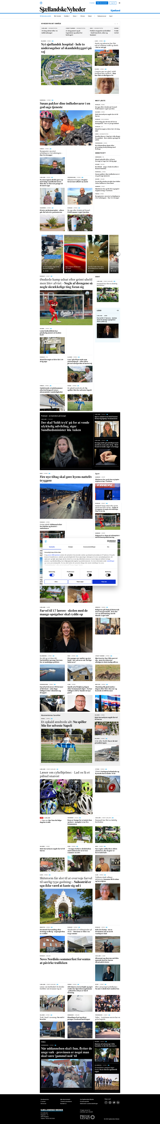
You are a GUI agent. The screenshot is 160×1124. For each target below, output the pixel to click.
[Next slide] (118, 254)
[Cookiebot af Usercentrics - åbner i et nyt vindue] (108, 541)
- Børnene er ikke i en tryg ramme (80, 931)
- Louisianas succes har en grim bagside (107, 1018)
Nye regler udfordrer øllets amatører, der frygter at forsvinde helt (106, 851)
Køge (41, 473)
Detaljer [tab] (70, 547)
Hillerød (43, 41)
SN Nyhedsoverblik (45, 16)
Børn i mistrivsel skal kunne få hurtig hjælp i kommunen (106, 417)
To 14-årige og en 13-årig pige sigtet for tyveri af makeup (75, 33)
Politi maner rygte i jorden (79, 211)
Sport (110, 16)
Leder (105, 315)
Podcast (50, 419)
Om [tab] (108, 547)
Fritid (103, 927)
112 (102, 126)
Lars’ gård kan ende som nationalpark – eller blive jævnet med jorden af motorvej (80, 361)
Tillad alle (104, 581)
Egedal (69, 385)
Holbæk (97, 164)
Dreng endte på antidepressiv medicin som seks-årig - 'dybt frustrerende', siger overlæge (107, 445)
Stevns (42, 577)
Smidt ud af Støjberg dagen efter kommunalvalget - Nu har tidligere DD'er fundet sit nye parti (80, 690)
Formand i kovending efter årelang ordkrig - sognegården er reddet (52, 931)
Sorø (69, 846)
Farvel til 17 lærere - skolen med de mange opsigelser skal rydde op (107, 319)
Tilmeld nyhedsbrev (66, 1101)
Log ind (113, 3)
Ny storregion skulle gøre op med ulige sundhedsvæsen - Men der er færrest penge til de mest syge (51, 183)
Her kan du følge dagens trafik (51, 821)
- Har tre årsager (51, 153)
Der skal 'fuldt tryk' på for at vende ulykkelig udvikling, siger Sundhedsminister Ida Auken (65, 426)
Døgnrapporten (55, 28)
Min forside (57, 16)
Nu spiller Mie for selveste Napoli (80, 389)
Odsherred (43, 207)
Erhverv (83, 16)
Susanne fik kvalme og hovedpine (107, 879)
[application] (52, 254)
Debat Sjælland (108, 281)
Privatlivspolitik (84, 1101)
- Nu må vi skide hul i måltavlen (107, 988)
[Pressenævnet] (87, 1116)
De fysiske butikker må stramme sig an (52, 988)
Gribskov (97, 607)
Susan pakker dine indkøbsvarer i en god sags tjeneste (65, 105)
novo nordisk (105, 119)
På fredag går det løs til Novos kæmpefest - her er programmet (107, 122)
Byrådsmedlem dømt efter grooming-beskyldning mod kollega (105, 147)
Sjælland (42, 177)
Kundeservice (45, 1099)
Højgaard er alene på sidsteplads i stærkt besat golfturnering (107, 536)
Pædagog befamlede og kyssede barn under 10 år (107, 772)
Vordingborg (44, 1045)
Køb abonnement (102, 3)
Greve (96, 134)
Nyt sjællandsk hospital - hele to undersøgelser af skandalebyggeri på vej (66, 48)
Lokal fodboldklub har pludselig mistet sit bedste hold (50, 333)
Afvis (56, 581)
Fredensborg (98, 143)
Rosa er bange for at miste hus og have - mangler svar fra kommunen (80, 822)
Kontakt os (63, 1103)
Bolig (76, 817)
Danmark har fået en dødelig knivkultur (107, 284)
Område (66, 16)
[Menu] (119, 2)
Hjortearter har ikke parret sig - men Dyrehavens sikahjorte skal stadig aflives (106, 660)
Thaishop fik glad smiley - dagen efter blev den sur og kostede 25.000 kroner (106, 689)
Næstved (68, 28)
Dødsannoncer (102, 16)
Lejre (96, 41)
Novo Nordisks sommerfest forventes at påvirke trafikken (65, 961)
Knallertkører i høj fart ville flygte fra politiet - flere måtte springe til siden (107, 138)
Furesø (42, 148)
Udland (97, 179)
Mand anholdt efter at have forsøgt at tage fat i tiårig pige (106, 160)
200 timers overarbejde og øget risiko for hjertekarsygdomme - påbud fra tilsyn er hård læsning (80, 990)
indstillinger (110, 561)
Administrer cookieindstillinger (89, 1103)
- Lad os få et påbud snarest (65, 774)
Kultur (102, 164)
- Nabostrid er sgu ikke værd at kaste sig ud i (66, 882)
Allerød (70, 357)
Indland (48, 955)
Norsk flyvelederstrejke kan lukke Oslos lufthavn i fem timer (107, 182)
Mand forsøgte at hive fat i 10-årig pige (107, 130)
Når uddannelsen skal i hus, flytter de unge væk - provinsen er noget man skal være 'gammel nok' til (66, 1052)
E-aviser (92, 3)
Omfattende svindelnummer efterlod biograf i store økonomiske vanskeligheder (51, 390)
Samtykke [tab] (52, 547)
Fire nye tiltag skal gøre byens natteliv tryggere (66, 479)
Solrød (97, 69)
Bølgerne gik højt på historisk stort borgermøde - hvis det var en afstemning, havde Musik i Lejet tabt (107, 612)
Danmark (97, 186)
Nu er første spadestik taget (106, 1069)
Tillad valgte (80, 581)
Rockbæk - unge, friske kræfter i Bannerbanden (107, 168)
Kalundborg (43, 655)
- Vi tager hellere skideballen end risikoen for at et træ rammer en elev (79, 851)
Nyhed (49, 41)
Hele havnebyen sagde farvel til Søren (106, 115)
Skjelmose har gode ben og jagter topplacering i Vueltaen (107, 190)
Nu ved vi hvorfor (52, 1018)
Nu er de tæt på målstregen (106, 742)
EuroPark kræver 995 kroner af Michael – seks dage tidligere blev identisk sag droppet (51, 690)
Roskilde (70, 207)
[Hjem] (41, 3)
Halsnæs (97, 112)
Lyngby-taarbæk (99, 655)
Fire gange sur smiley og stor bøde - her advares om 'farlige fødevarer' (80, 660)
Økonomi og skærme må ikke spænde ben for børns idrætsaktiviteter (107, 960)
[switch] (70, 575)
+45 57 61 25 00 (50, 1118)
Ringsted (92, 28)
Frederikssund (46, 28)
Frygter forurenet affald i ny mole (78, 181)
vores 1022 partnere (54, 555)
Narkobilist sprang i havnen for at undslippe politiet (51, 660)
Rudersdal (43, 100)
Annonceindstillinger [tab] (89, 547)
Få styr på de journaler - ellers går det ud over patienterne (52, 211)
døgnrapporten (104, 134)
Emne (74, 16)
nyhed (103, 104)
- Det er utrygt (106, 45)
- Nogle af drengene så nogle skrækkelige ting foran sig (66, 283)
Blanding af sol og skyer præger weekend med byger (79, 1018)
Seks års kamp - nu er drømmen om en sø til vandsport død (104, 931)
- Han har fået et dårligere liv (105, 73)
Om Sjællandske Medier (87, 1099)
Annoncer (43, 1103)
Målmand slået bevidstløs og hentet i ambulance (51, 526)
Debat (90, 16)
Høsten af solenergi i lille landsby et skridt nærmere (105, 1045)
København (98, 157)
